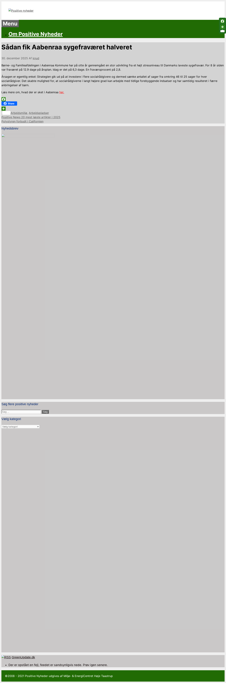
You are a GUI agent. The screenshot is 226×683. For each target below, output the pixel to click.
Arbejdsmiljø (19, 113)
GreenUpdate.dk (23, 657)
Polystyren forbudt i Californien (22, 121)
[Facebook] (113, 99)
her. (61, 92)
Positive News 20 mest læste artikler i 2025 (30, 117)
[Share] (113, 109)
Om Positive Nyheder (35, 34)
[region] (113, 540)
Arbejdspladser (39, 113)
